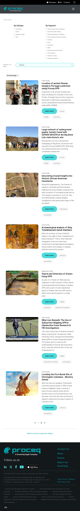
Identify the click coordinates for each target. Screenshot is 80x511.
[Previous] (36, 423)
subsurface (56, 117)
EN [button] (61, 2)
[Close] (17, 75)
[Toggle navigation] (73, 9)
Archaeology (47, 215)
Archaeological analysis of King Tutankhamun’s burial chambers (57, 228)
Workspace (52, 2)
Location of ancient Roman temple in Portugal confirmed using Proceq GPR (56, 86)
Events (60, 458)
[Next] (44, 423)
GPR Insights (63, 209)
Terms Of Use (62, 479)
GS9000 (46, 163)
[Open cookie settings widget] (5, 507)
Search (67, 2)
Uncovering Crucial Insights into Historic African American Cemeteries (57, 178)
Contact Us (63, 449)
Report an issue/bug (62, 464)
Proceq (62, 111)
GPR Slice (62, 255)
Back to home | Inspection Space (40, 433)
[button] (74, 2)
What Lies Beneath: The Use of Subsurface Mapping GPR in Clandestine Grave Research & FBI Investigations (56, 324)
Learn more (49, 111)
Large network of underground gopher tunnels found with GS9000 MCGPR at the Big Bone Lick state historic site (57, 133)
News (60, 453)
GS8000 (46, 117)
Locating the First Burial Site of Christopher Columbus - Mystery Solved (57, 377)
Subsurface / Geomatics (62, 307)
